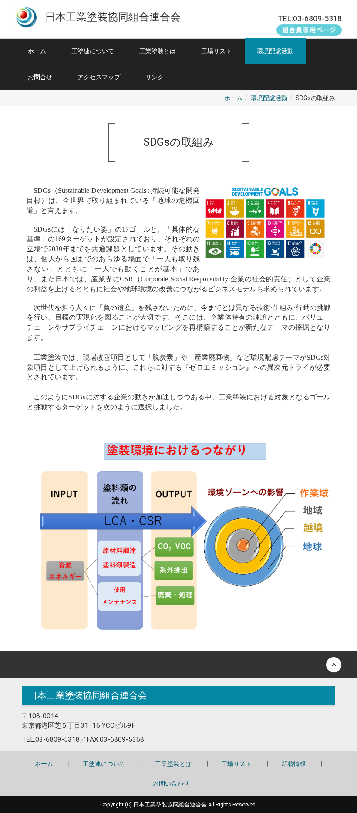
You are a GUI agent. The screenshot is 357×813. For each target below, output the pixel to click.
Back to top (178, 664)
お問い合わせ (171, 783)
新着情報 (293, 763)
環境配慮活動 (275, 50)
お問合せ (40, 77)
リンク (154, 77)
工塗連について (92, 50)
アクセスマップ (98, 77)
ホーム (37, 50)
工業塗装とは (157, 50)
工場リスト (216, 50)
